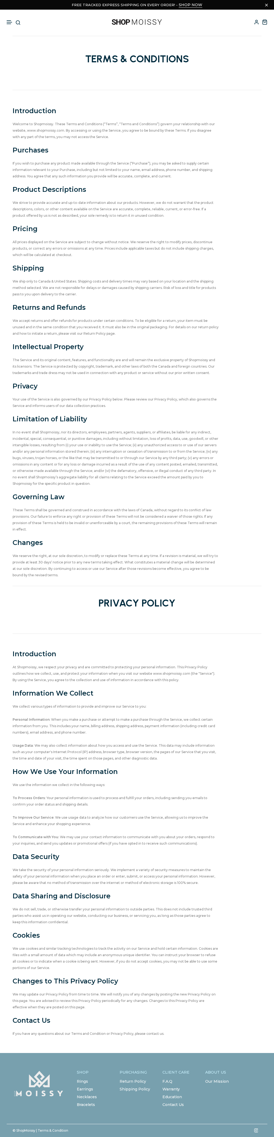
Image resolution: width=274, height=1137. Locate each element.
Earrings (85, 1089)
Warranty (171, 1089)
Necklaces (87, 1096)
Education (172, 1096)
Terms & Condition (53, 1130)
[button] (10, 22)
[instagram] (256, 1130)
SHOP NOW (190, 4)
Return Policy (133, 1081)
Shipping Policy (135, 1089)
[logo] (137, 22)
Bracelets (86, 1104)
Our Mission (217, 1081)
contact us (154, 1034)
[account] (256, 22)
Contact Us (173, 1104)
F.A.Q (167, 1081)
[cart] (264, 22)
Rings (82, 1081)
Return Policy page (99, 333)
